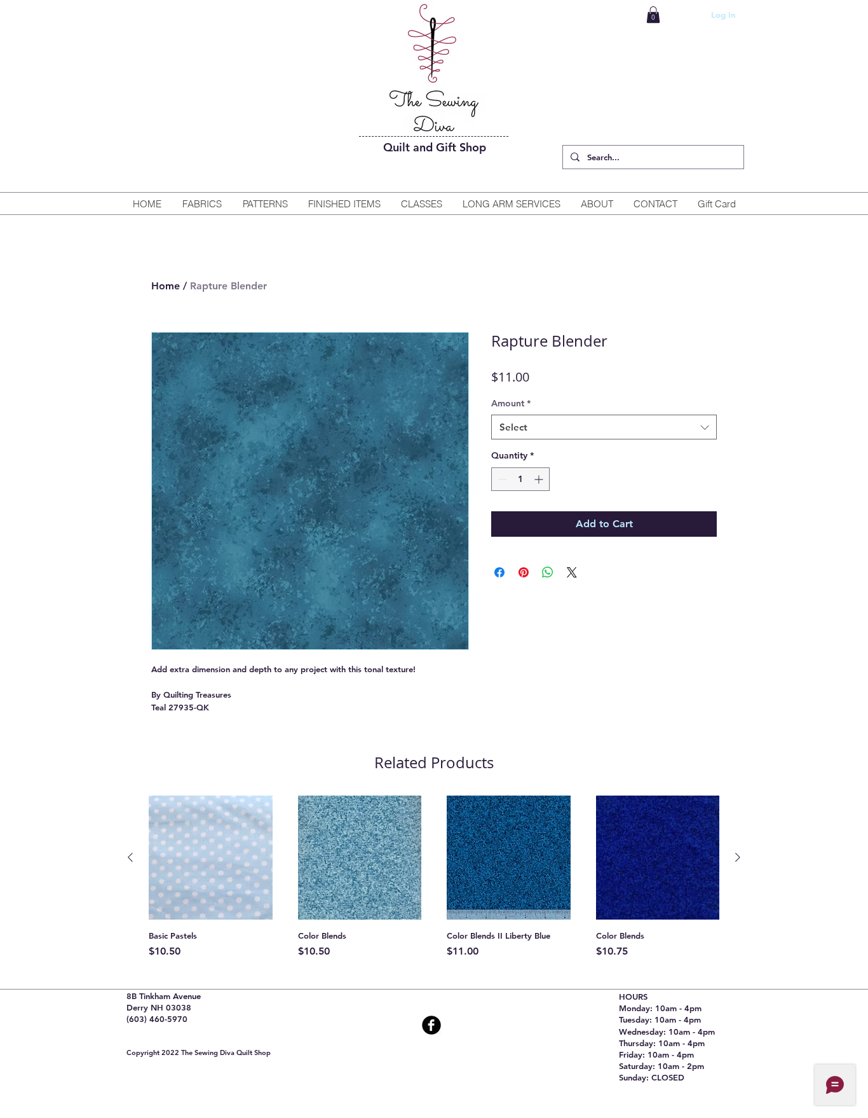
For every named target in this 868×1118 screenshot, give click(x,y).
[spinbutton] (520, 479)
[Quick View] (211, 858)
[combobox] (604, 427)
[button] (653, 14)
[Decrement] (501, 479)
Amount (511, 403)
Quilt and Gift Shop (434, 147)
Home (165, 286)
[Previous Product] (130, 857)
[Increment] (540, 479)
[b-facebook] (431, 1025)
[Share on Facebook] (499, 572)
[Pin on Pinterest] (523, 572)
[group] (434, 883)
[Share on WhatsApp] (547, 572)
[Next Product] (737, 857)
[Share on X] (572, 572)
